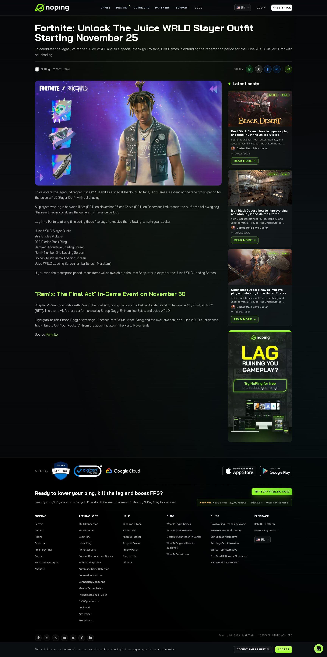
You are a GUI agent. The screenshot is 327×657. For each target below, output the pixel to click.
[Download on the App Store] (239, 471)
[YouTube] (64, 638)
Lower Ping (85, 543)
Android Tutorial (132, 536)
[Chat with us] (318, 648)
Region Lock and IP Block (93, 594)
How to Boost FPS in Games (226, 530)
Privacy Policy (130, 549)
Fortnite (52, 334)
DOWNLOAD (141, 7)
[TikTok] (38, 638)
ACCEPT (284, 649)
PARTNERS (162, 7)
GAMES (106, 7)
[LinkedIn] (277, 69)
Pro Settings (86, 620)
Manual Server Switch (91, 588)
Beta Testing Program (47, 562)
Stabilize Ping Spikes (90, 562)
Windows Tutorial (132, 524)
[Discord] (73, 638)
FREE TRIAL (281, 7)
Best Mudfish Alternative (224, 562)
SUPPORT (182, 7)
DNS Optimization (89, 601)
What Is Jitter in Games (179, 530)
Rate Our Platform (264, 524)
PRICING (122, 7)
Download (40, 543)
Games (39, 530)
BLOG (198, 7)
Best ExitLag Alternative (223, 536)
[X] (258, 69)
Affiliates (127, 562)
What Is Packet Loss (178, 554)
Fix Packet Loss (87, 549)
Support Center (131, 543)
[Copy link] (288, 69)
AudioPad (84, 607)
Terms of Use (130, 556)
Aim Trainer (85, 614)
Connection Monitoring (92, 581)
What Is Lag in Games (179, 524)
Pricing (39, 536)
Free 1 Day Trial (43, 549)
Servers (39, 524)
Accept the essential (253, 649)
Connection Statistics (90, 575)
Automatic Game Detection (94, 569)
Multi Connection (88, 524)
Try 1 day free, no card (272, 491)
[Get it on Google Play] (276, 471)
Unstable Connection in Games (184, 536)
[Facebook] (268, 69)
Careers (39, 556)
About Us (40, 569)
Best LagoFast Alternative (224, 543)
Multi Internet (86, 530)
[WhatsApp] (249, 69)
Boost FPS (84, 536)
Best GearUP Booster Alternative (228, 556)
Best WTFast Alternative (223, 549)
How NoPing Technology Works (228, 524)
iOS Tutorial (129, 530)
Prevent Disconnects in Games (96, 556)
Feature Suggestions (266, 530)
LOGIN (261, 7)
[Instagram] (47, 638)
